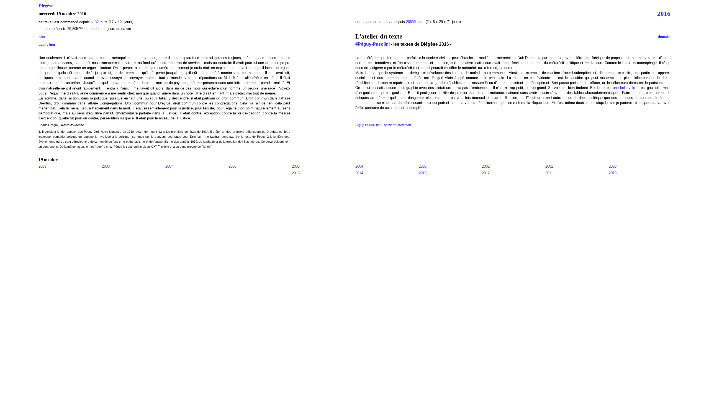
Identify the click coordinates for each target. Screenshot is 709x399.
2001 (549, 166)
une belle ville (624, 88)
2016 (664, 13)
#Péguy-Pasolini (372, 44)
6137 (95, 22)
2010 (612, 173)
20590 (411, 22)
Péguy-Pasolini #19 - (383, 125)
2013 (423, 173)
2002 (486, 166)
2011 (549, 173)
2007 (169, 166)
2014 (359, 173)
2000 (612, 166)
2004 (359, 166)
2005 (296, 166)
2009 (42, 166)
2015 (296, 173)
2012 (486, 173)
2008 (106, 166)
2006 (232, 166)
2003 (423, 166)
